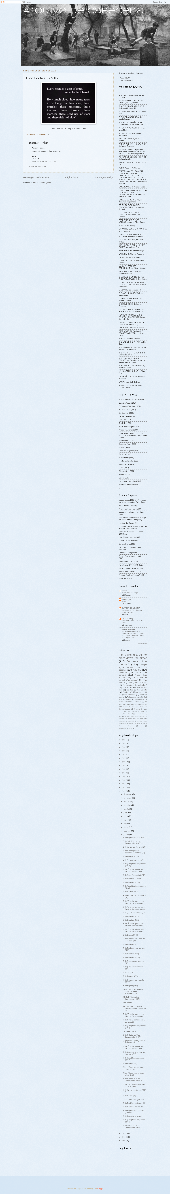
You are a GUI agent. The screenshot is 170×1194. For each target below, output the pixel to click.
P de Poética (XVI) (130, 976)
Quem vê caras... (129, 716)
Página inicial (72, 177)
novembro (128, 798)
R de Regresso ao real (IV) (133, 838)
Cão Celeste (142, 690)
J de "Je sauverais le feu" (133, 860)
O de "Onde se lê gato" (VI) (133, 1100)
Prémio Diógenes (134, 723)
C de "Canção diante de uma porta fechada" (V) (134, 1085)
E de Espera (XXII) (130, 986)
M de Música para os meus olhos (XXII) (133, 1074)
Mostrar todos (142, 643)
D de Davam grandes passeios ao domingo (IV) (134, 852)
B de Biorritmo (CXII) (131, 916)
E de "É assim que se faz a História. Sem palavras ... (134, 870)
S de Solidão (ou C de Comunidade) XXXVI (132, 1036)
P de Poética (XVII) (130, 892)
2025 (124, 743)
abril (125, 824)
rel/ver (130, 728)
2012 (124, 791)
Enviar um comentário (37, 167)
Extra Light (126, 599)
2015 (124, 780)
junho (126, 816)
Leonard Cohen (142, 721)
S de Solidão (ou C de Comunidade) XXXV (132, 1127)
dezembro (128, 794)
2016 (124, 776)
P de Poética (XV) (130, 1064)
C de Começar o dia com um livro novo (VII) (134, 940)
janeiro (126, 835)
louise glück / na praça (130, 593)
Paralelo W (127, 692)
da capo (139, 692)
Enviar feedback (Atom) (42, 183)
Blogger (100, 1189)
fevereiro (127, 831)
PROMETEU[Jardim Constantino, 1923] (131, 998)
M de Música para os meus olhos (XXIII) (133, 1068)
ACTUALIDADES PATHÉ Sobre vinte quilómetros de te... (134, 1008)
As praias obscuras (127, 695)
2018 (124, 769)
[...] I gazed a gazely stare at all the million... (134, 1042)
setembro (127, 805)
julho (126, 813)
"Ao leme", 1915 (129, 1031)
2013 (124, 787)
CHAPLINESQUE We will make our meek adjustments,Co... (133, 991)
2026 (124, 740)
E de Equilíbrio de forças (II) (134, 1103)
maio (126, 820)
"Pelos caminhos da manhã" (130, 702)
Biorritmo (123, 672)
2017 (124, 773)
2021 (124, 758)
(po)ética (129, 690)
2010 (124, 1137)
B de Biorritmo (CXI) (131, 920)
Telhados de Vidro (134, 697)
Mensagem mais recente (36, 177)
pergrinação (122, 728)
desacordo (141, 726)
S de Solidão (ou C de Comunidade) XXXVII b (133, 842)
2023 (124, 751)
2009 (124, 1141)
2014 (124, 784)
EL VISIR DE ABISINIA (131, 608)
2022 (124, 754)
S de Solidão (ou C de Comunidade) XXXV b (132, 1080)
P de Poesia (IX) (129, 1096)
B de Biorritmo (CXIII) (131, 883)
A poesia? (131, 721)
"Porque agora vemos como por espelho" (133, 667)
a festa (139, 716)
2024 (124, 747)
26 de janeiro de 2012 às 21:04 (44, 162)
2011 (124, 1133)
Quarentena (139, 699)
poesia (124, 591)
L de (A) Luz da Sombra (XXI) (134, 847)
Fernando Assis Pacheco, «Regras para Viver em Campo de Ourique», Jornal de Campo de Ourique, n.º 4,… (133, 635)
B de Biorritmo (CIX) (131, 954)
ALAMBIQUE (127, 687)
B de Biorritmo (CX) (130, 944)
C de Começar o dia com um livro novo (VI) (134, 1053)
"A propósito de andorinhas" (135, 685)
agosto (126, 809)
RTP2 (124, 601)
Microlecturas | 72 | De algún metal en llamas (132, 611)
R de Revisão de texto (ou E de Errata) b (134, 1021)
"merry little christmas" (126, 714)
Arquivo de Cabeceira (83, 11)
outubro (127, 801)
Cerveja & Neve (140, 709)
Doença (125, 711)
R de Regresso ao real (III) (133, 1107)
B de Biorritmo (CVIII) (131, 958)
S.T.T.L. (131, 706)
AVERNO (137, 670)
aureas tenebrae (128, 629)
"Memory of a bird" (137, 711)
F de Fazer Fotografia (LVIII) (134, 875)
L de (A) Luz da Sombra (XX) (134, 913)
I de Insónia (127, 1003)
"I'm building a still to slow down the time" (133, 656)
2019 (124, 765)
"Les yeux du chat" (137, 682)
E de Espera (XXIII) (130, 935)
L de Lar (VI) (128, 973)
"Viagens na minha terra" (127, 718)
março (126, 827)
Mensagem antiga (104, 177)
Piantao (123, 723)
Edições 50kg (127, 619)
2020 (124, 762)
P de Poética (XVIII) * (131, 856)
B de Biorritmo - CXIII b (132, 879)
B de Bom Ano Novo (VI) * (133, 1116)
